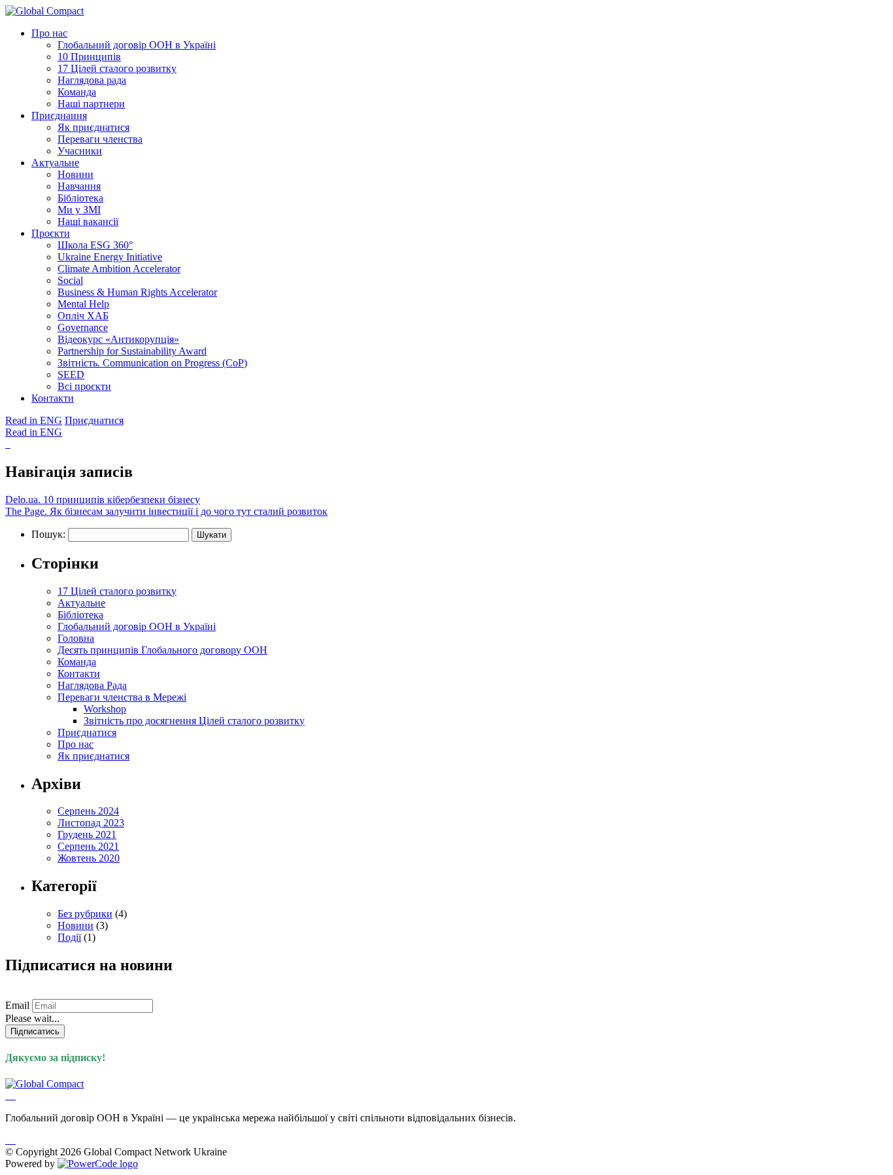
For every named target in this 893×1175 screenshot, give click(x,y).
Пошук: (48, 534)
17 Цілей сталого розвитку (117, 68)
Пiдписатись (34, 1031)
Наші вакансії (88, 221)
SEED (71, 374)
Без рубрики (85, 913)
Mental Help (83, 303)
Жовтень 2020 (89, 858)
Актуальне (55, 162)
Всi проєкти (84, 386)
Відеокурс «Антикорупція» (118, 339)
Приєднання (59, 115)
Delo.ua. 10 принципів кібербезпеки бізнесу (102, 499)
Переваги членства (100, 139)
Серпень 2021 (88, 846)
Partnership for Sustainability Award (132, 351)
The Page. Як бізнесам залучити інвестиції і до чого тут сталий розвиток (166, 511)
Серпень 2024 (88, 810)
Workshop (105, 708)
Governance (83, 327)
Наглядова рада (92, 80)
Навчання (79, 186)
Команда (77, 91)
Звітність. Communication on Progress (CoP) (152, 362)
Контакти (52, 398)
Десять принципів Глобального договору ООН (162, 650)
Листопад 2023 (91, 822)
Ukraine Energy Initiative (110, 256)
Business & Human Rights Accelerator (137, 292)
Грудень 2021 (87, 834)
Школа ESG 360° (95, 245)
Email (17, 1005)
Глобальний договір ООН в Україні (137, 44)
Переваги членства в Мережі (122, 697)
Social (70, 280)
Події (69, 937)
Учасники (80, 150)
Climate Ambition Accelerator (119, 268)
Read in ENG (33, 420)
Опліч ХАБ (83, 315)
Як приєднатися (93, 127)
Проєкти (50, 233)
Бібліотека (80, 197)
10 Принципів (89, 56)
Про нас (49, 33)
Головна (76, 638)
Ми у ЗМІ (79, 209)
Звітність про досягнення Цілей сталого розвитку (194, 720)
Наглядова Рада (92, 685)
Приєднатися (94, 420)
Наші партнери (91, 103)
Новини (75, 174)
